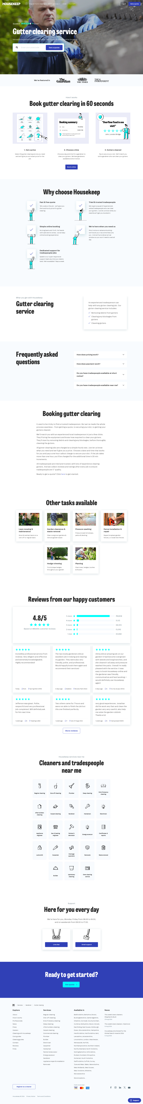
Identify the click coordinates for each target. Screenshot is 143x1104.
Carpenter (46, 1046)
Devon (91, 1024)
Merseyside (78, 1043)
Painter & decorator (50, 1052)
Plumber (46, 1036)
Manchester (93, 1039)
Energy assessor (49, 1055)
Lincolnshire (78, 1039)
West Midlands (79, 1067)
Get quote (70, 984)
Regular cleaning (49, 1015)
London (86, 1039)
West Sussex (89, 1067)
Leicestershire (87, 1036)
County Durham (93, 1021)
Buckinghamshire (80, 1018)
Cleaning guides (18, 1039)
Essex (76, 1030)
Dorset (96, 1024)
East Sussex (86, 1027)
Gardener (28, 1005)
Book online (71, 167)
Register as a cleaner (24, 1087)
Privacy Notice (30, 1096)
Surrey (92, 1061)
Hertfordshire (90, 1033)
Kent (97, 1033)
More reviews (71, 730)
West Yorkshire (79, 1071)
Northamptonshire (80, 1046)
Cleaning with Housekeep (22, 1033)
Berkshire (87, 1015)
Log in (124, 4)
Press (15, 1027)
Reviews (16, 1046)
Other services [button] (53, 4)
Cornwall (84, 1021)
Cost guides (17, 1036)
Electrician (47, 1043)
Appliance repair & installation (53, 1061)
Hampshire (95, 1030)
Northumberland (80, 1049)
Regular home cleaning (37, 4)
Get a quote (134, 4)
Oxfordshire (90, 1052)
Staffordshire (79, 1061)
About (15, 1015)
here (63, 474)
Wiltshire (88, 1071)
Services (20, 1005)
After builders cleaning (51, 1027)
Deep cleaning (48, 1024)
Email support (87, 945)
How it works (17, 1018)
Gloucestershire (84, 1030)
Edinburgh (95, 1027)
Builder (45, 1039)
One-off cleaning (49, 1018)
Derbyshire (84, 1024)
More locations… (80, 1078)
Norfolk (85, 1043)
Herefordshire (79, 1033)
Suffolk (86, 1061)
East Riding (78, 1027)
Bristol (94, 1015)
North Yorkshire (91, 1049)
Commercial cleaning (50, 1033)
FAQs (64, 4)
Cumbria (77, 1024)
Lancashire (78, 1036)
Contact (72, 4)
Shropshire (91, 1055)
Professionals (17, 1021)
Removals (46, 1064)
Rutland (76, 1055)
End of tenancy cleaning (51, 1021)
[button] (100, 354)
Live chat (56, 945)
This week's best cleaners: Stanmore (117, 1024)
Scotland (83, 1055)
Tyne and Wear (79, 1064)
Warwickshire (94, 1064)
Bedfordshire (78, 1015)
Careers (15, 1030)
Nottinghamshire (80, 1052)
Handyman (47, 1049)
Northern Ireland (93, 1046)
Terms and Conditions (44, 1096)
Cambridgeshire (92, 1018)
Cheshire (77, 1021)
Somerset (77, 1058)
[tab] (100, 354)
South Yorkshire (87, 1058)
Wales (87, 1064)
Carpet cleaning (48, 1030)
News (15, 1024)
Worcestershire (79, 1074)
